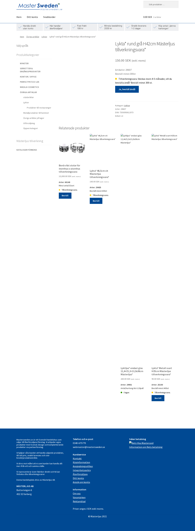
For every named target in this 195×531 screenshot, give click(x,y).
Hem (18, 16)
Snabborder (49, 16)
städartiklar (28, 97)
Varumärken (79, 497)
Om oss (77, 493)
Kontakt (77, 458)
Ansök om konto (81, 482)
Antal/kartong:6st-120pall (132, 380)
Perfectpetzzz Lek (29, 81)
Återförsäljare (80, 474)
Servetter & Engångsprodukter (30, 70)
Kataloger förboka (26, 149)
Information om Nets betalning (146, 447)
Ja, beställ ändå (127, 89)
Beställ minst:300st (99, 186)
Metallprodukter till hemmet (36, 112)
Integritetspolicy (82, 470)
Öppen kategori (30, 128)
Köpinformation (81, 462)
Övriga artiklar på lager (33, 118)
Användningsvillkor (83, 466)
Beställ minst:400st (162, 384)
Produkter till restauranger (39, 107)
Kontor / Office (28, 76)
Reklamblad (79, 501)
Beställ (65, 195)
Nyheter (24, 63)
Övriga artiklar (32, 36)
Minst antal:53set (70, 181)
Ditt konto (32, 16)
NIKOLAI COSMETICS (29, 87)
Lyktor (44, 36)
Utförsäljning (29, 123)
